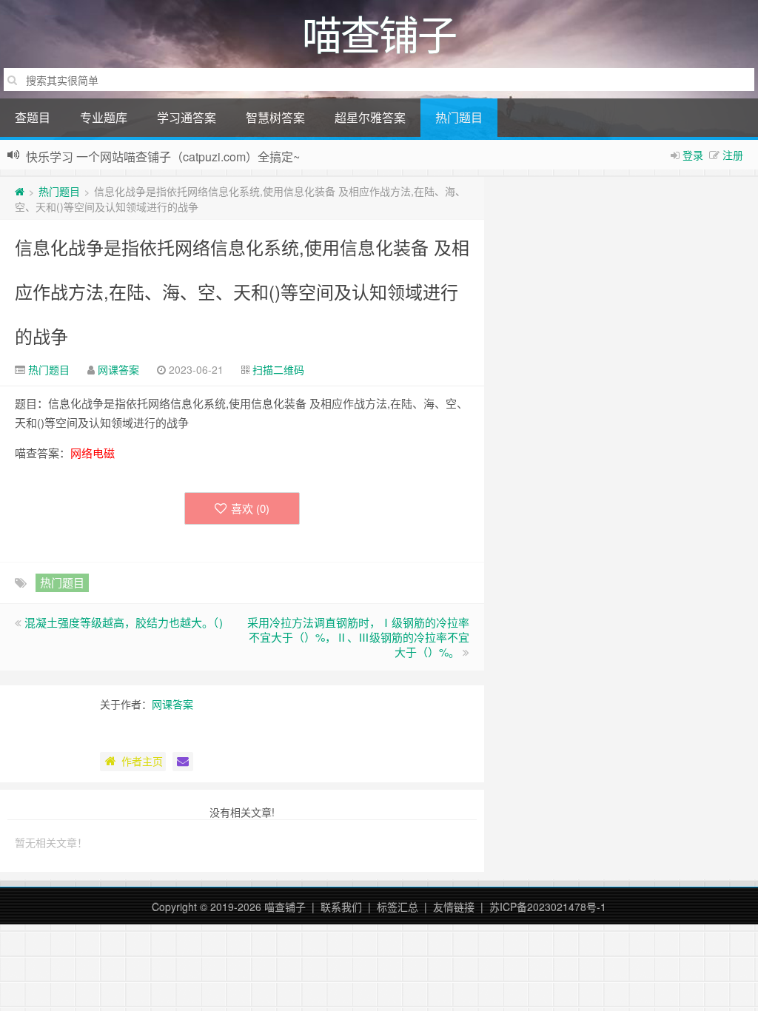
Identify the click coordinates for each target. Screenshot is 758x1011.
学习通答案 (186, 117)
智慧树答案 (275, 117)
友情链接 (453, 906)
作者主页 (142, 760)
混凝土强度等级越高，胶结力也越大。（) (123, 622)
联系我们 (341, 906)
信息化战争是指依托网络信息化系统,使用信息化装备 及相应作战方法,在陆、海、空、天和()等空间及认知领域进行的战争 (242, 291)
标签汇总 (397, 906)
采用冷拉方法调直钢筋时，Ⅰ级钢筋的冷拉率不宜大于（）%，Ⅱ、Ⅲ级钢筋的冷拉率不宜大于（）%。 (358, 636)
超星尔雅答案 (370, 117)
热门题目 (459, 117)
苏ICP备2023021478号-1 (547, 906)
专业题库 (103, 117)
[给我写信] (182, 761)
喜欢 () (250, 508)
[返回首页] (19, 191)
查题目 (32, 117)
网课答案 (118, 369)
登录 (692, 154)
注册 (732, 154)
